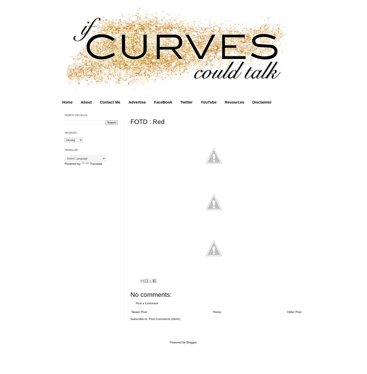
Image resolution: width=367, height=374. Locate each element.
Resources (234, 102)
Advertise (137, 102)
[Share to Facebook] (154, 281)
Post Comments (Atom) (164, 319)
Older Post (294, 312)
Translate (96, 163)
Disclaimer (262, 102)
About (86, 102)
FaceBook (163, 102)
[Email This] (142, 281)
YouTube (209, 102)
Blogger (191, 342)
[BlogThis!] (146, 281)
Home (67, 102)
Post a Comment (147, 303)
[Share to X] (150, 281)
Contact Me (110, 102)
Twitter (186, 102)
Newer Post (139, 312)
